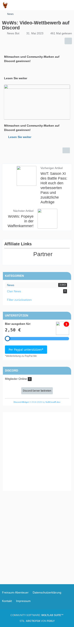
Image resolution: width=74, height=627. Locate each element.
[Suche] (48, 5)
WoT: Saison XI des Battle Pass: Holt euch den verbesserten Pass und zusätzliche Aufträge (53, 187)
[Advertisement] (37, 451)
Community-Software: (37, 615)
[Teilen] (68, 41)
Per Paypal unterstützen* (26, 349)
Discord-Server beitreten (37, 390)
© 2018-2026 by (37, 402)
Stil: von (37, 621)
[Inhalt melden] (66, 150)
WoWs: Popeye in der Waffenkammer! (21, 221)
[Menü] (69, 5)
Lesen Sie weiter (19, 137)
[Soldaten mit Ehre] (5, 5)
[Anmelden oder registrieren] (58, 5)
